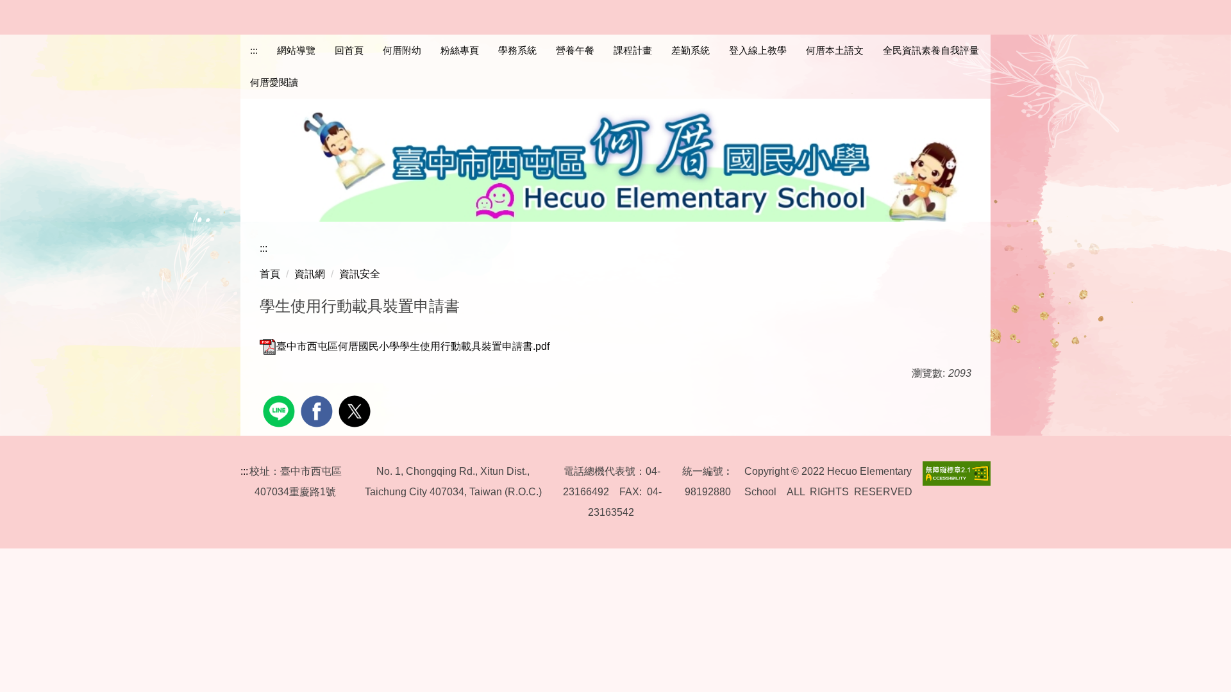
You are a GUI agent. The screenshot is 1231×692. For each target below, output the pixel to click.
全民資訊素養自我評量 (931, 50)
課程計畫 (633, 50)
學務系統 (517, 50)
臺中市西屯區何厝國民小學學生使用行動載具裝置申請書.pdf (412, 346)
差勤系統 (690, 50)
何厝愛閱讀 (274, 82)
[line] (280, 410)
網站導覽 (296, 50)
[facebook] (318, 410)
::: (254, 50)
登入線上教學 (758, 50)
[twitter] (356, 410)
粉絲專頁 (459, 50)
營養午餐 (575, 50)
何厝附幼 (402, 50)
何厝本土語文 (835, 50)
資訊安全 (359, 273)
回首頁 (349, 50)
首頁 (270, 273)
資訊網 (309, 273)
